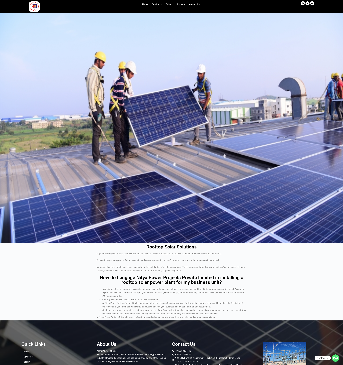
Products (181, 4)
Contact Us (194, 4)
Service (155, 4)
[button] (157, 4)
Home (145, 4)
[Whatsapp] (335, 358)
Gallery (169, 4)
